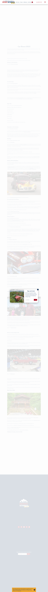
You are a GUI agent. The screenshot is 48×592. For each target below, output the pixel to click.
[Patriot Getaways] (9, 2)
